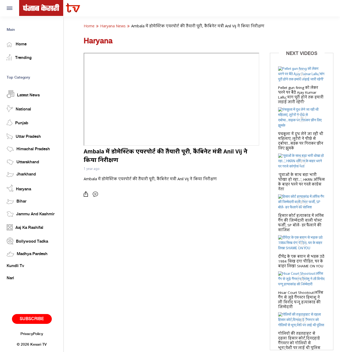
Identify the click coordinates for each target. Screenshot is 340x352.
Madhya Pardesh (32, 254)
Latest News (28, 95)
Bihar (21, 201)
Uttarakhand (27, 162)
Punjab (21, 123)
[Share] (87, 194)
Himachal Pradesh (33, 149)
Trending (23, 58)
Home (21, 44)
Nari (10, 278)
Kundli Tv (15, 266)
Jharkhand (26, 174)
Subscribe (32, 319)
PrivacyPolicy (31, 334)
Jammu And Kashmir (35, 214)
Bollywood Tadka (32, 241)
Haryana (23, 189)
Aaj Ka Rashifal (29, 228)
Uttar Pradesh (28, 137)
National (23, 109)
